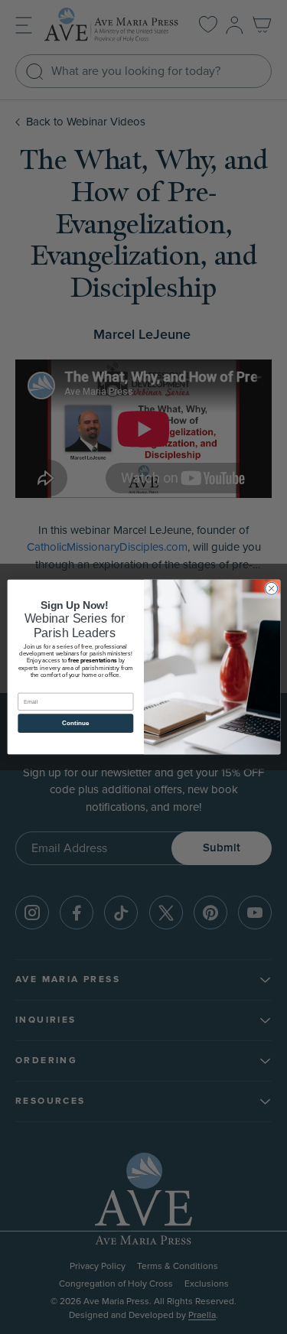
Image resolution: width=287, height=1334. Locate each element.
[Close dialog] (271, 588)
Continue (75, 723)
